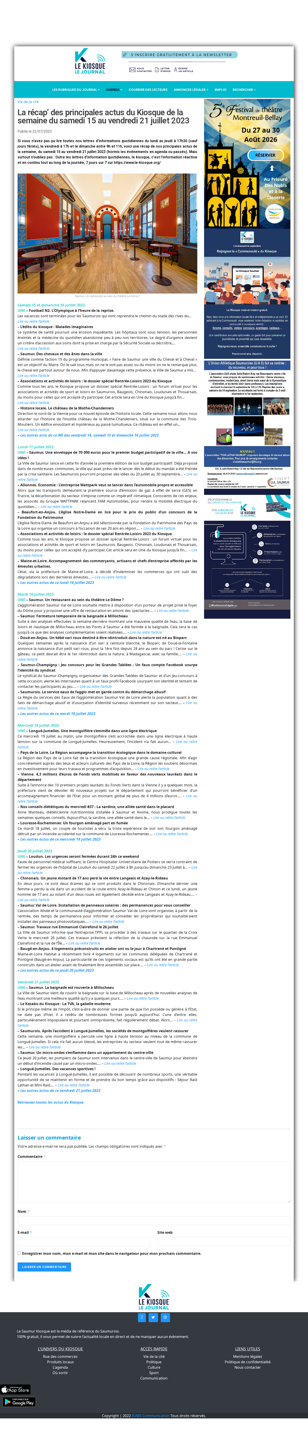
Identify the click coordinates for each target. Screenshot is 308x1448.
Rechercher (243, 89)
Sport (154, 1372)
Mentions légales (247, 1356)
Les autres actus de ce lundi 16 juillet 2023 (57, 582)
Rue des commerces (60, 1356)
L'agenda (60, 1367)
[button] (142, 1317)
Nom (24, 1211)
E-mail (25, 1232)
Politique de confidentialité (248, 1361)
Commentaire (32, 1156)
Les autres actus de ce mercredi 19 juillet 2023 (60, 839)
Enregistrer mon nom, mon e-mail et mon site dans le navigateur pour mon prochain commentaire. (111, 1253)
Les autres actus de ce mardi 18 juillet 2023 (57, 713)
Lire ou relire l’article (159, 528)
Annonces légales (190, 89)
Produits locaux (60, 1361)
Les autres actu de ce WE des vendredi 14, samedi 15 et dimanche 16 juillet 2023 (89, 435)
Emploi (220, 89)
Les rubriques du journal (75, 89)
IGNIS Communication (151, 1415)
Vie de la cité (28, 101)
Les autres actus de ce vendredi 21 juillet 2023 (60, 1090)
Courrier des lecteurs (148, 89)
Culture (154, 1367)
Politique (153, 1361)
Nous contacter (247, 1367)
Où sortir (60, 1372)
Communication (154, 1378)
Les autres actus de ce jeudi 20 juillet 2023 (57, 970)
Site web (164, 1232)
